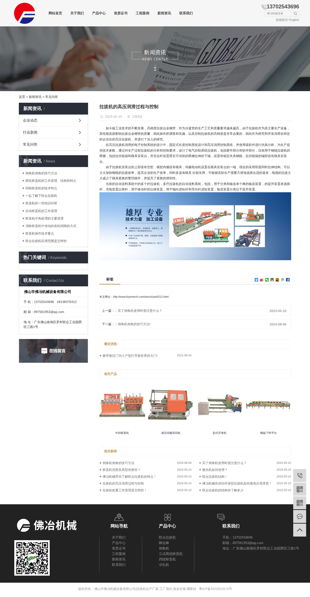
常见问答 (51, 97)
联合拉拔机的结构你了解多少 (223, 490)
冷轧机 (164, 565)
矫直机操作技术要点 (39, 233)
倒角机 (164, 548)
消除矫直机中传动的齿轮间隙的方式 (50, 226)
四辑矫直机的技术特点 (41, 188)
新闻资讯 (164, 13)
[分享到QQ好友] (272, 280)
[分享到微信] (267, 280)
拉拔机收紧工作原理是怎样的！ (125, 490)
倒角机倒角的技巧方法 (41, 173)
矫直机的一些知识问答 (41, 203)
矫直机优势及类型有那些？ (122, 470)
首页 (22, 97)
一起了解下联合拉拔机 (41, 195)
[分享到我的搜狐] (277, 280)
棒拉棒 (164, 543)
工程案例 (142, 13)
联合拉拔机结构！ (215, 476)
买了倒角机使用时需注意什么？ (140, 310)
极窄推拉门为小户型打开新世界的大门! (130, 355)
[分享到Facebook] (288, 280)
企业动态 (30, 120)
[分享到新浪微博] (262, 280)
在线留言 (282, 20)
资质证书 (121, 13)
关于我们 (77, 13)
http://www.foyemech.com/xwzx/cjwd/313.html (141, 296)
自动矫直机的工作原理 (41, 211)
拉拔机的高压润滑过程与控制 (123, 483)
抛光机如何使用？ (215, 470)
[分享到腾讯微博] (283, 280)
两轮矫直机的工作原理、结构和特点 (50, 180)
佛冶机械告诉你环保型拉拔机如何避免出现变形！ (237, 483)
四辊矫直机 (167, 559)
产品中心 (99, 13)
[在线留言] (299, 516)
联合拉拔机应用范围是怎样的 (46, 241)
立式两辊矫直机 (171, 554)
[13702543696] (299, 475)
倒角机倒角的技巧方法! (134, 324)
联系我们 (186, 13)
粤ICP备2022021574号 (215, 589)
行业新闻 (30, 132)
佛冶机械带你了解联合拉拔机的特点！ (130, 476)
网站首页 (55, 13)
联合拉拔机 (167, 537)
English (294, 20)
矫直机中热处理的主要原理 (44, 218)
